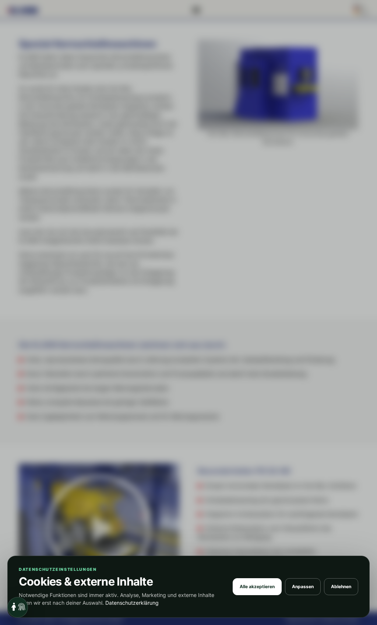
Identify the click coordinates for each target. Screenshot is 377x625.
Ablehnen (341, 586)
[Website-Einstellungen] (17, 607)
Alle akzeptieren (257, 586)
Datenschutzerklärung (132, 603)
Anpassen (303, 586)
